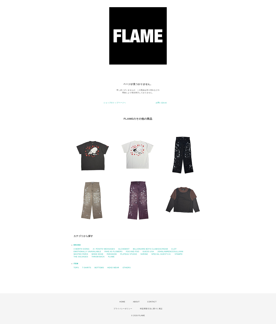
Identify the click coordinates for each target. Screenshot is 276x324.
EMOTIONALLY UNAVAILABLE (87, 252)
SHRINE (144, 254)
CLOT (174, 249)
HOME (122, 302)
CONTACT (152, 302)
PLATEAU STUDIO (128, 254)
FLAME (111, 257)
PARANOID (112, 254)
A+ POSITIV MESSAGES (104, 249)
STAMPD (179, 254)
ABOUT (136, 302)
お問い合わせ (161, 103)
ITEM (76, 264)
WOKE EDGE (97, 254)
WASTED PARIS (81, 254)
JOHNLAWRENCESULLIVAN (170, 252)
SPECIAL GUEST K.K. (161, 254)
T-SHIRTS (86, 268)
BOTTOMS (99, 268)
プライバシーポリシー (123, 309)
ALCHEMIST (124, 249)
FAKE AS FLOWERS (113, 252)
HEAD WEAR (113, 268)
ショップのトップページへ (114, 103)
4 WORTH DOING (81, 249)
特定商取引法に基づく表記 (151, 309)
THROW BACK (98, 257)
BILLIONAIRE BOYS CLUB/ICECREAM (150, 249)
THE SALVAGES (81, 257)
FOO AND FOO (132, 252)
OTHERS (127, 268)
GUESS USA (148, 252)
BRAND (77, 245)
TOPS (76, 268)
